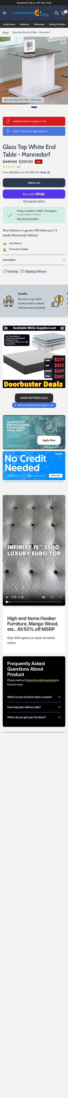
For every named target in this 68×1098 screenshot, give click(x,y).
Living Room (9, 24)
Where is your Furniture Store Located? (29, 697)
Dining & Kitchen (57, 24)
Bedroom (24, 24)
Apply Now (49, 440)
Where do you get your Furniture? (26, 717)
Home (6, 32)
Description (9, 259)
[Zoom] (63, 41)
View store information (27, 219)
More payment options (34, 201)
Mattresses (39, 24)
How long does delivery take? (24, 707)
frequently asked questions (41, 680)
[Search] (56, 13)
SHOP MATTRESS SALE (34, 398)
